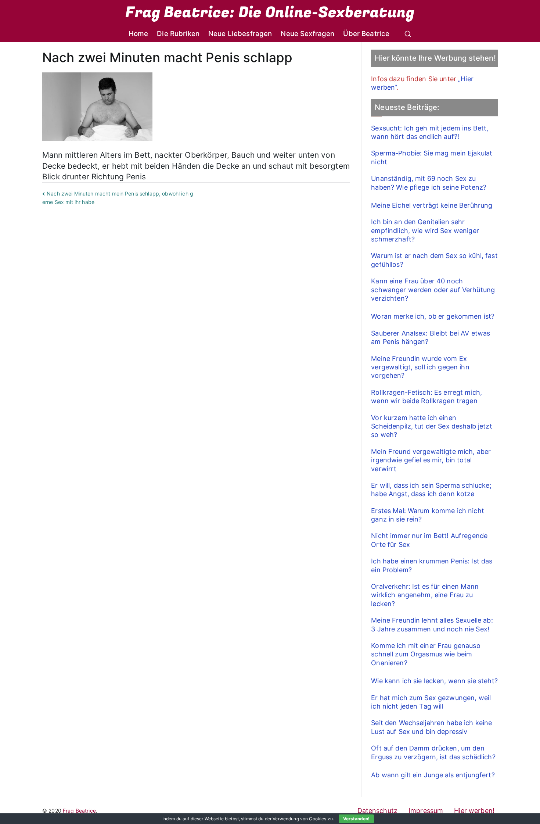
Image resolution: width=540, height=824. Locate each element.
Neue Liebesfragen (240, 33)
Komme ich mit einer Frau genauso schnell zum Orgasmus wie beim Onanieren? (425, 654)
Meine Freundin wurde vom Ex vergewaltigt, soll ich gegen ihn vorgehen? (420, 367)
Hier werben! (474, 810)
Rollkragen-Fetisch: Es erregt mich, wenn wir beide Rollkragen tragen (426, 396)
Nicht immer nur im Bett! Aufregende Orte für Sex (429, 540)
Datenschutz (377, 810)
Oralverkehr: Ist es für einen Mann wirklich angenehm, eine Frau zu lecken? (425, 595)
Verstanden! (356, 818)
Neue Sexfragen (307, 33)
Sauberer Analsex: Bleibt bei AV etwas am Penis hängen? (430, 337)
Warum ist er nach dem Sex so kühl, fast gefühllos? (434, 260)
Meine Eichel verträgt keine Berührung (431, 205)
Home (138, 33)
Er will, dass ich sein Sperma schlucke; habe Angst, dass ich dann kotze (431, 489)
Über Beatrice (366, 33)
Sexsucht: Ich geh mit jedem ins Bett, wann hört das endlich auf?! (429, 132)
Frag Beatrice (79, 810)
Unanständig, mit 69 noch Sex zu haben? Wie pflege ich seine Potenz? (428, 183)
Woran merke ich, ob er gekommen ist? (432, 316)
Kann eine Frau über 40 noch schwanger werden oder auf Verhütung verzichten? (433, 289)
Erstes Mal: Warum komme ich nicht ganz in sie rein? (427, 515)
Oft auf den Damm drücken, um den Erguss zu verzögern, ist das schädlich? (433, 752)
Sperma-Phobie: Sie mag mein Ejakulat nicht (431, 157)
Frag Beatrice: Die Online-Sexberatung (269, 12)
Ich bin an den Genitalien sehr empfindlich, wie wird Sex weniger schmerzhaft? (425, 230)
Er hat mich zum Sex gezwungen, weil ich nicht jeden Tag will (431, 702)
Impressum (425, 810)
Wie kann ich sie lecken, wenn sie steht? (434, 681)
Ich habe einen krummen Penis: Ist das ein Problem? (431, 565)
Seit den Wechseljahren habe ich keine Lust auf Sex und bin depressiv (431, 727)
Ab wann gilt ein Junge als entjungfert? (432, 775)
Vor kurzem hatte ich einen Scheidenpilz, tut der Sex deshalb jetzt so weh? (431, 426)
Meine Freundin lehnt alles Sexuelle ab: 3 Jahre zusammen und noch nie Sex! (432, 624)
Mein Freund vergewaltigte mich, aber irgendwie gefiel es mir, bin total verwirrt (431, 460)
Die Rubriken (178, 33)
